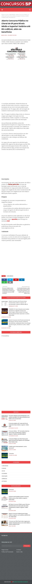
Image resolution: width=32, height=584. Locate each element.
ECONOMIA (4, 473)
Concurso (11, 453)
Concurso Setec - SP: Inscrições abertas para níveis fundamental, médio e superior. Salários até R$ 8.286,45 (19, 432)
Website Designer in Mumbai (20, 582)
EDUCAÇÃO (4, 476)
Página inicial (5, 14)
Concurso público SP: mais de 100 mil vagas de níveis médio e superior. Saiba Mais (19, 425)
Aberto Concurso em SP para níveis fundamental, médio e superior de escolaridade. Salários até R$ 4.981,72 (18, 303)
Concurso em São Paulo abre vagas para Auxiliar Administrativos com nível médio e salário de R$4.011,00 (19, 523)
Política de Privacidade (7, 552)
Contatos (18, 549)
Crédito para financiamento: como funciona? (18, 447)
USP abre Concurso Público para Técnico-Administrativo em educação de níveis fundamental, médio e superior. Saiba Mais (19, 507)
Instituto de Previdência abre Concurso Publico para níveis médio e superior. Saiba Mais (19, 498)
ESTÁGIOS (4, 481)
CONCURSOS (12, 14)
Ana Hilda (4, 35)
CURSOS (4, 468)
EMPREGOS (4, 478)
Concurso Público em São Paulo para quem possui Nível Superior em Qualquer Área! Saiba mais (19, 440)
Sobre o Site (19, 552)
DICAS (3, 471)
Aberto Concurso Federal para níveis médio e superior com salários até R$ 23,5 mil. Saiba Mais (19, 515)
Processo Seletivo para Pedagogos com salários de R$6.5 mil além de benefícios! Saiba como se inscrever (19, 417)
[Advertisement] (16, 87)
